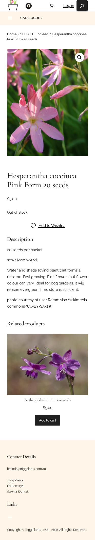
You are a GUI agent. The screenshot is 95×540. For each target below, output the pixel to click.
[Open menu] (10, 18)
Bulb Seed (40, 34)
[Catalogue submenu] (42, 18)
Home (12, 34)
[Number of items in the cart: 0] (51, 5)
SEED (24, 34)
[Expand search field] (82, 5)
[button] (79, 57)
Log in (68, 5)
